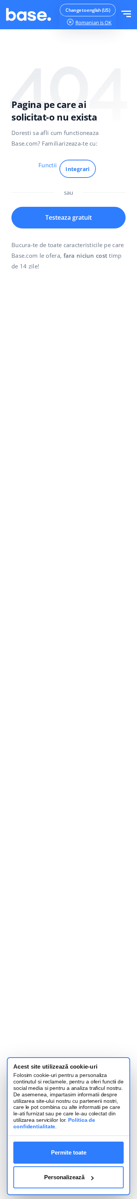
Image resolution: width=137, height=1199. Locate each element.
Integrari (77, 169)
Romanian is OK (93, 22)
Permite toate (68, 1152)
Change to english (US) (87, 10)
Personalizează (64, 1177)
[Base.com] (28, 14)
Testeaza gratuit (68, 217)
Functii (47, 165)
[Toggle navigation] (126, 15)
